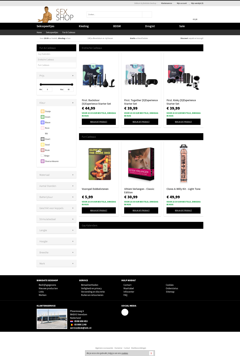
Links (41, 291)
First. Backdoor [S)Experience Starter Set (96, 102)
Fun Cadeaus (43, 65)
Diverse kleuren (52, 161)
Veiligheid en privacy (91, 288)
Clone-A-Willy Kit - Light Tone (183, 189)
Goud (47, 144)
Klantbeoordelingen (138, 348)
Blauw (47, 122)
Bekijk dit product (98, 121)
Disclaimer (118, 348)
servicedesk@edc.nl (80, 327)
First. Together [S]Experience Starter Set (141, 102)
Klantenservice (166, 3)
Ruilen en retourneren (92, 295)
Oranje (48, 111)
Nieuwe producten (48, 288)
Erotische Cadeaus (46, 59)
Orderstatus (172, 288)
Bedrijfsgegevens (47, 284)
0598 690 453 (81, 321)
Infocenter (128, 291)
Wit (46, 133)
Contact (127, 284)
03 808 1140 (80, 324)
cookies (124, 353)
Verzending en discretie (93, 291)
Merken (42, 295)
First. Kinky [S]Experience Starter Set (181, 102)
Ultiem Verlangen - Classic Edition (139, 190)
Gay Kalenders (44, 54)
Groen (47, 117)
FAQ (125, 295)
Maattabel (128, 288)
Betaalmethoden (89, 284)
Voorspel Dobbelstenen (95, 189)
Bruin (47, 150)
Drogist (150, 26)
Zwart (47, 139)
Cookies (170, 284)
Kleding (84, 26)
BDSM (117, 26)
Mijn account (182, 3)
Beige (46, 155)
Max (61, 89)
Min (40, 89)
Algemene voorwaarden (104, 348)
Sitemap (170, 291)
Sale (182, 26)
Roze (47, 128)
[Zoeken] (147, 14)
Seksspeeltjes (45, 26)
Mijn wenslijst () (197, 3)
